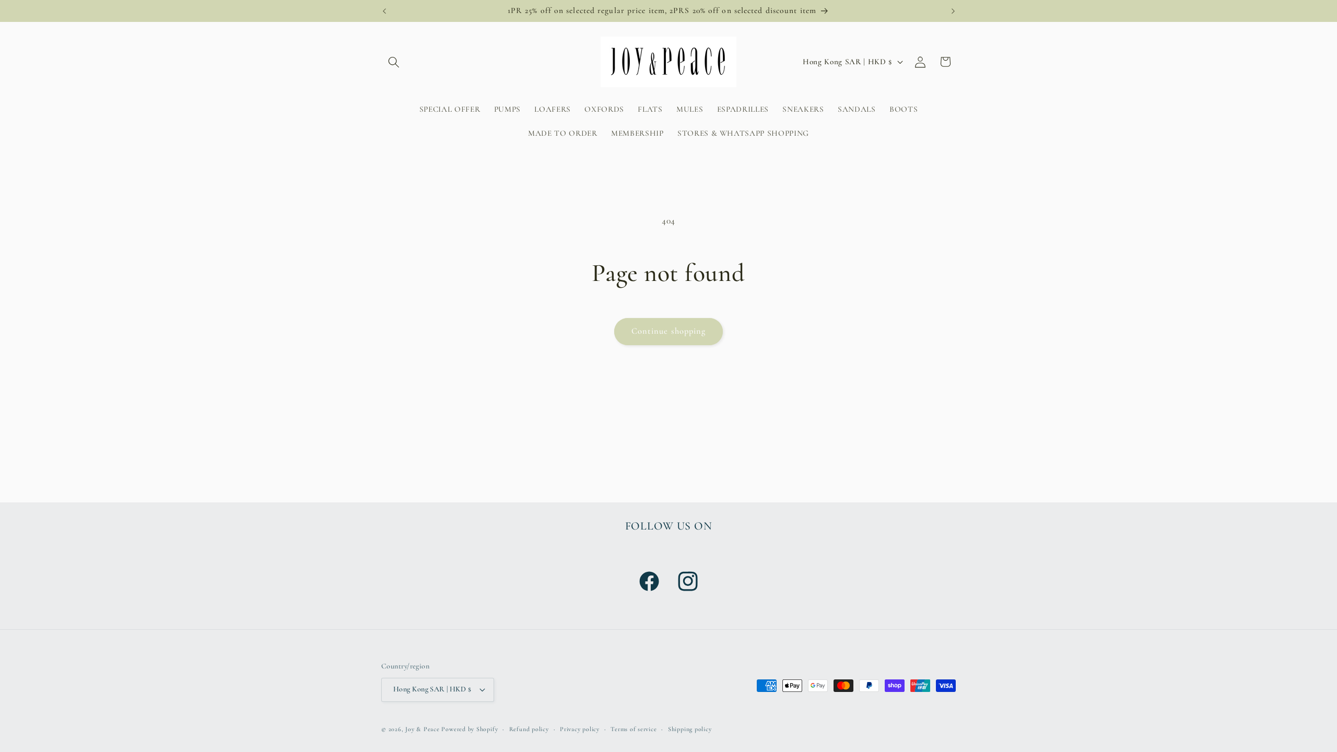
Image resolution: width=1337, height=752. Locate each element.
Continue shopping (668, 331)
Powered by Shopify (469, 729)
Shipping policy (690, 729)
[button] (393, 61)
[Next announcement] (953, 11)
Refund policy (529, 729)
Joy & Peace (422, 729)
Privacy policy (580, 729)
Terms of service (633, 729)
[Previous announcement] (384, 11)
